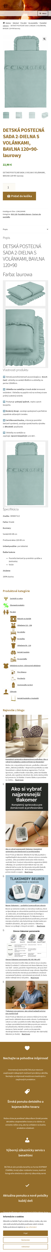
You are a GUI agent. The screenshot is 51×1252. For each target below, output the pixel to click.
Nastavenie (25, 1240)
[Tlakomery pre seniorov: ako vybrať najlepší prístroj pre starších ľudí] (27, 995)
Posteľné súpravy (24, 214)
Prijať (25, 1233)
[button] (44, 39)
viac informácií (31, 1227)
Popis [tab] (5, 229)
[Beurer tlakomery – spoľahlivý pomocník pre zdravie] (27, 889)
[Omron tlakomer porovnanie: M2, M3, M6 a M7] (27, 943)
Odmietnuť (25, 1247)
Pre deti (23, 23)
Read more (19, 780)
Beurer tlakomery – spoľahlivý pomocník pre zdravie (26, 905)
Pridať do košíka (21, 196)
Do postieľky (33, 23)
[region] (25, 1232)
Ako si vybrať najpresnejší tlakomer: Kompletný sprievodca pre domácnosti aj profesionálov (24, 850)
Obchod (16, 23)
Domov (8, 23)
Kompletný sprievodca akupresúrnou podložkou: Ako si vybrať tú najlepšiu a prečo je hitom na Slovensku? (27, 760)
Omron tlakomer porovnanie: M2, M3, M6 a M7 (23, 959)
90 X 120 (14, 214)
